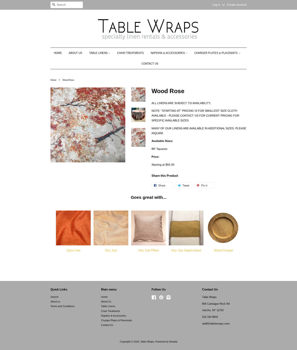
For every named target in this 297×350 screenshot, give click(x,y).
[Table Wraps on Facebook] (154, 298)
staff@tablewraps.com (216, 323)
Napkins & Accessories (168, 52)
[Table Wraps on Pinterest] (161, 298)
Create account (236, 4)
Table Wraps (147, 341)
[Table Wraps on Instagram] (168, 298)
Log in (216, 4)
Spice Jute (73, 250)
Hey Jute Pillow (148, 250)
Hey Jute (111, 250)
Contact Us (150, 63)
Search (54, 297)
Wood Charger (223, 250)
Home (58, 52)
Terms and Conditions (63, 306)
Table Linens (98, 52)
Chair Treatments (130, 52)
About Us (75, 52)
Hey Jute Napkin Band (186, 250)
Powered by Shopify (166, 341)
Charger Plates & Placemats (216, 52)
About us (55, 301)
